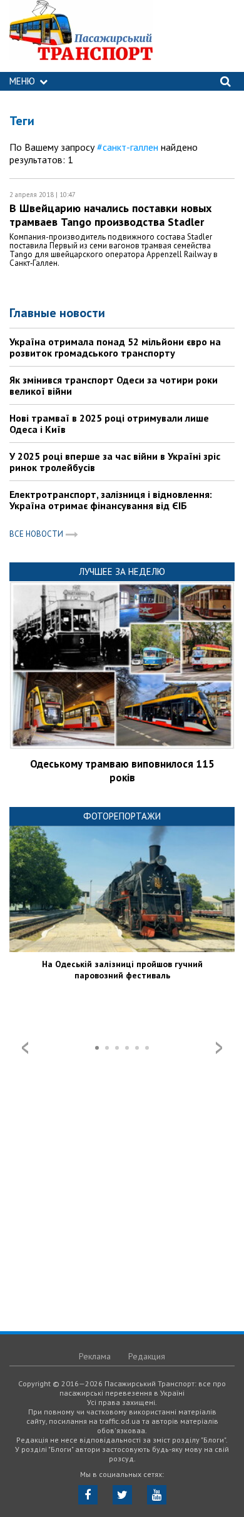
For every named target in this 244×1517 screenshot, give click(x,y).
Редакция (146, 1356)
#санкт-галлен (127, 147)
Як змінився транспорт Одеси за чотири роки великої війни (113, 385)
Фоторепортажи (122, 816)
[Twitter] (122, 1494)
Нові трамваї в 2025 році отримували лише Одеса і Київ (109, 423)
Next (219, 1048)
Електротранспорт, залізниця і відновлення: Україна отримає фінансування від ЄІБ (110, 500)
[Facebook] (88, 1494)
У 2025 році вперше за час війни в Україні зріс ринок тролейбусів (114, 462)
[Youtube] (156, 1494)
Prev (25, 1048)
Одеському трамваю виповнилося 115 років (122, 770)
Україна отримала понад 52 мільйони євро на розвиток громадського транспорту (115, 347)
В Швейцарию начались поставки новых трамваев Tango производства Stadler (110, 215)
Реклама (95, 1356)
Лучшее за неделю (122, 571)
